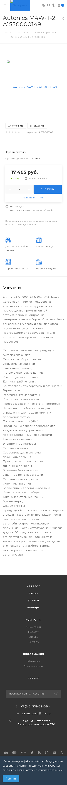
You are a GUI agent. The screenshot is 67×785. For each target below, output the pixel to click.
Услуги (33, 600)
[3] (12, 132)
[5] (18, 132)
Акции (33, 593)
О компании (33, 626)
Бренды (33, 607)
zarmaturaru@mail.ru (36, 713)
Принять (11, 778)
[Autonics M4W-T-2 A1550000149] (33, 87)
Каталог (33, 586)
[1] (6, 132)
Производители (33, 666)
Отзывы (33, 636)
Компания (33, 619)
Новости (33, 631)
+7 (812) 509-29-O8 (34, 706)
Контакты (33, 641)
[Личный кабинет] (53, 5)
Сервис (33, 678)
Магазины (34, 661)
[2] (9, 132)
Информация (33, 654)
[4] (15, 132)
